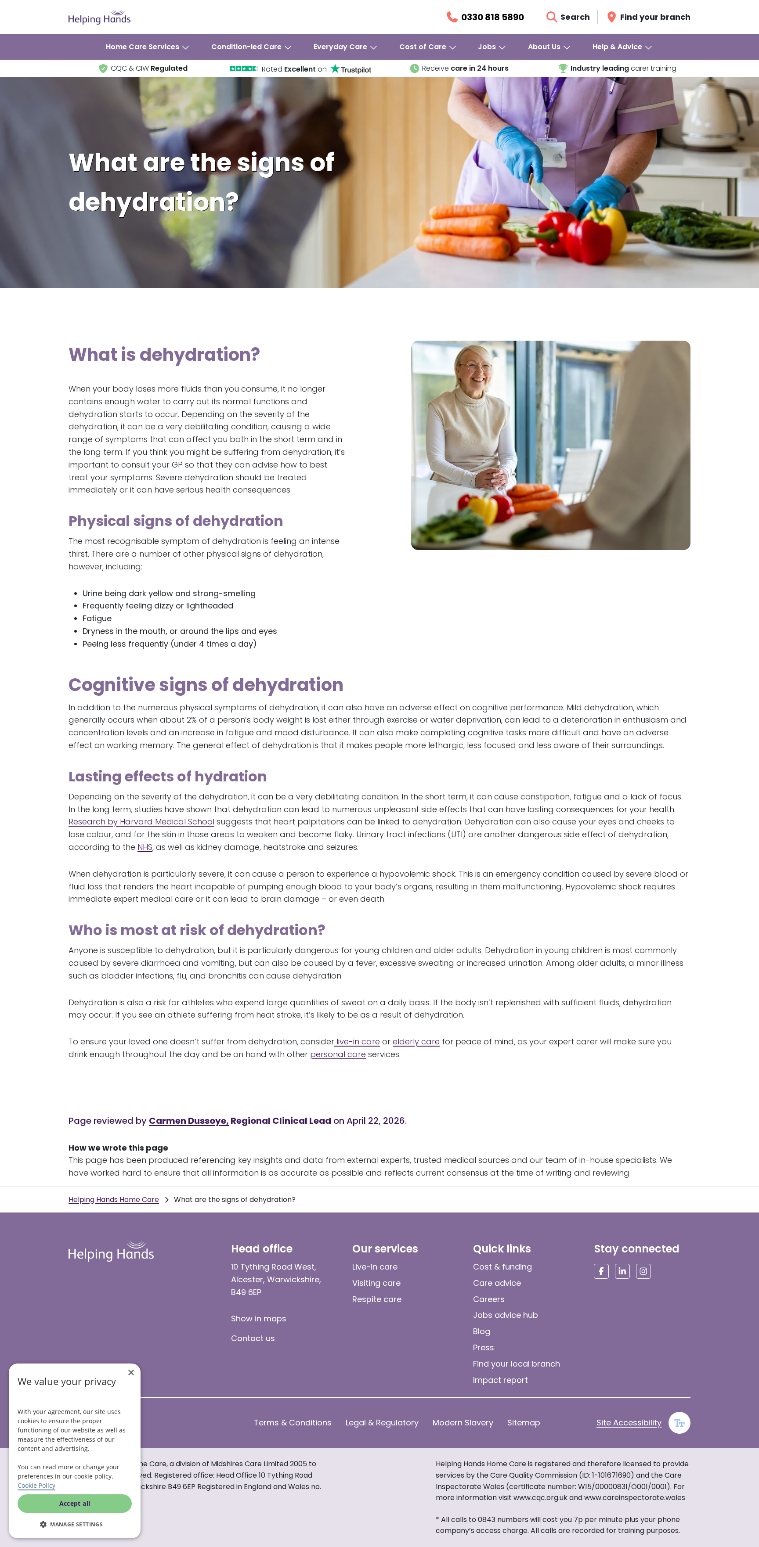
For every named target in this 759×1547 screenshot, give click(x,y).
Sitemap (523, 1422)
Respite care (376, 1299)
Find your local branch (516, 1363)
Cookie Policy (36, 1485)
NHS (144, 847)
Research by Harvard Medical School (141, 821)
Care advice (497, 1282)
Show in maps (258, 1318)
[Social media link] (601, 1271)
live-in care (357, 1041)
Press (483, 1347)
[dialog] (75, 1451)
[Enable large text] (679, 1423)
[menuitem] (148, 47)
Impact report (500, 1379)
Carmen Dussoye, (189, 1121)
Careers (489, 1299)
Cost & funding (502, 1266)
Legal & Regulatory (382, 1422)
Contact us (253, 1338)
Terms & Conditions (293, 1422)
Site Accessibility (628, 1422)
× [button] (130, 1373)
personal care (338, 1054)
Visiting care (376, 1282)
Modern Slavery (463, 1422)
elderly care (416, 1041)
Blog (481, 1331)
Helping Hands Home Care (114, 1199)
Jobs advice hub (505, 1315)
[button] (75, 1524)
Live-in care (375, 1266)
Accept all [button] (74, 1503)
